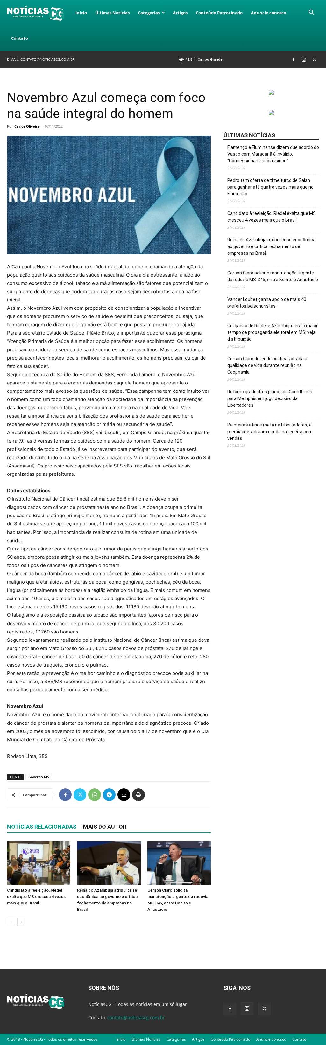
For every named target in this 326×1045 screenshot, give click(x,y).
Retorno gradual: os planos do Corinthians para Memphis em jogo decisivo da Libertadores (269, 398)
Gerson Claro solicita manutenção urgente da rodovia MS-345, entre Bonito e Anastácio (272, 276)
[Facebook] (293, 59)
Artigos (180, 13)
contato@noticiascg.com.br (47, 59)
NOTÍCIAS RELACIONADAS (41, 826)
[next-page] (21, 922)
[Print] (138, 794)
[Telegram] (109, 794)
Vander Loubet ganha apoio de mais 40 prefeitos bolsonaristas (266, 302)
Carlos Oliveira (27, 126)
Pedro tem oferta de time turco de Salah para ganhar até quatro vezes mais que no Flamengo (270, 187)
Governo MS (38, 776)
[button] (311, 13)
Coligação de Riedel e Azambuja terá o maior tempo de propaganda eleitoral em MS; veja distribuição (272, 332)
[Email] (123, 794)
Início (81, 13)
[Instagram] (303, 59)
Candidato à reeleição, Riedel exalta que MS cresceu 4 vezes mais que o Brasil (36, 896)
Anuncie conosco (268, 13)
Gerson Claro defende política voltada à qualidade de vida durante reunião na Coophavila (267, 365)
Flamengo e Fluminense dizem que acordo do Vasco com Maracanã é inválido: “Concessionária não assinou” (273, 154)
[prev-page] (11, 922)
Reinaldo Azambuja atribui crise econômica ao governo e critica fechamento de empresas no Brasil (271, 246)
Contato (19, 38)
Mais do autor (104, 826)
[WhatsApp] (94, 794)
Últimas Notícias (112, 13)
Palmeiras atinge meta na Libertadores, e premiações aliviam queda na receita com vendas (270, 431)
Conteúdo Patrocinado (219, 13)
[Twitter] (314, 59)
